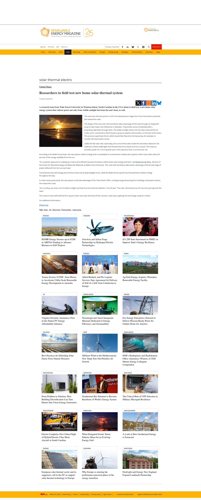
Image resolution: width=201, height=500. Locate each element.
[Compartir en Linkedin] (154, 103)
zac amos (46, 332)
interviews (87, 448)
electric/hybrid (48, 410)
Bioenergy (76, 52)
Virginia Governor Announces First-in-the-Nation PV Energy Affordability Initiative (58, 320)
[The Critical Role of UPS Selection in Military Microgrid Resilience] (140, 386)
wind (85, 332)
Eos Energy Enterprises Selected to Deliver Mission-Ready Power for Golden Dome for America (139, 320)
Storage (102, 52)
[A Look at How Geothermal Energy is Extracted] (140, 425)
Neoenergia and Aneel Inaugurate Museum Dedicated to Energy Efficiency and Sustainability (97, 320)
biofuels (86, 253)
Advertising (66, 494)
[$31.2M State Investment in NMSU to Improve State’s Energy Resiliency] (140, 230)
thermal (46, 448)
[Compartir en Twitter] (138, 103)
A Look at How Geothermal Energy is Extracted (139, 436)
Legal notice (107, 494)
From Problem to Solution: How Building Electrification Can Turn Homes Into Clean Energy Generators (59, 399)
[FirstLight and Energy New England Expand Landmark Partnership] (140, 464)
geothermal (87, 373)
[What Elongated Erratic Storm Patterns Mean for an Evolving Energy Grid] (100, 422)
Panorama (52, 52)
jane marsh (128, 373)
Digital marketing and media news (150, 494)
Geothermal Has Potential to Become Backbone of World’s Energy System (99, 398)
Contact (75, 494)
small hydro (128, 448)
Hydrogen (125, 52)
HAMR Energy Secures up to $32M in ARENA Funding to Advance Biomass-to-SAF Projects (58, 242)
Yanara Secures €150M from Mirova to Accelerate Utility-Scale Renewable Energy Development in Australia (59, 279)
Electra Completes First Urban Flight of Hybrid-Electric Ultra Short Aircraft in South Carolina (59, 437)
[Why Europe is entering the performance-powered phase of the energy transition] (100, 462)
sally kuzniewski (129, 410)
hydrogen (86, 215)
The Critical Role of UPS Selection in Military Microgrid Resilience (140, 398)
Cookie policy (84, 494)
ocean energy (128, 332)
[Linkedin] (127, 46)
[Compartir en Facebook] (143, 103)
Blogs (158, 52)
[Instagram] (143, 46)
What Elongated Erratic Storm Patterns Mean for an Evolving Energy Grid (96, 437)
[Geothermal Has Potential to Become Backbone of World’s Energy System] (100, 386)
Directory (51, 47)
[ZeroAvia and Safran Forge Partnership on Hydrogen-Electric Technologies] (100, 230)
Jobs (57, 47)
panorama (46, 253)
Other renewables (90, 52)
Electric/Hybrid (137, 52)
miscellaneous (129, 215)
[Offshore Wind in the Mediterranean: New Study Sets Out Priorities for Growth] (100, 347)
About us (64, 47)
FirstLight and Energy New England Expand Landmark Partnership (139, 473)
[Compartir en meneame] (148, 103)
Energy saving (113, 52)
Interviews (149, 52)
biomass (46, 215)
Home (43, 52)
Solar (68, 52)
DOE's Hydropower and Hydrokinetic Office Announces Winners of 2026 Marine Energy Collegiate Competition (140, 360)
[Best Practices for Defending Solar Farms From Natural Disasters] (59, 346)
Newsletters (156, 47)
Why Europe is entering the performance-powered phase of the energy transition (98, 474)
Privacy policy (96, 494)
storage (126, 294)
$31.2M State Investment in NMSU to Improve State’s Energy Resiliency (140, 241)
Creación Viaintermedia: (125, 494)
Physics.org (43, 205)
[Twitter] (138, 46)
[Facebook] (122, 46)
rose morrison (48, 373)
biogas (126, 253)
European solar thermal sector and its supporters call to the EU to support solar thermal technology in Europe (59, 474)
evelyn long (87, 410)
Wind (61, 52)
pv (44, 294)
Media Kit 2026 (55, 494)
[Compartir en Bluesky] (159, 103)
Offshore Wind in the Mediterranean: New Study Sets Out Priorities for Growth (99, 358)
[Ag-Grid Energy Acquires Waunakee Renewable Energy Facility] (140, 265)
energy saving (88, 294)
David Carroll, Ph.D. (143, 162)
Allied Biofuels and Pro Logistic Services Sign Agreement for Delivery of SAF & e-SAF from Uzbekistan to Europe (99, 281)
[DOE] (140, 346)
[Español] (151, 30)
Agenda (43, 47)
